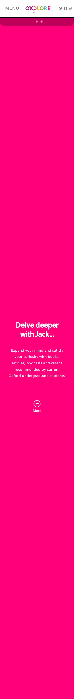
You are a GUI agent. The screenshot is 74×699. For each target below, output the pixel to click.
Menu (12, 8)
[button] (60, 9)
